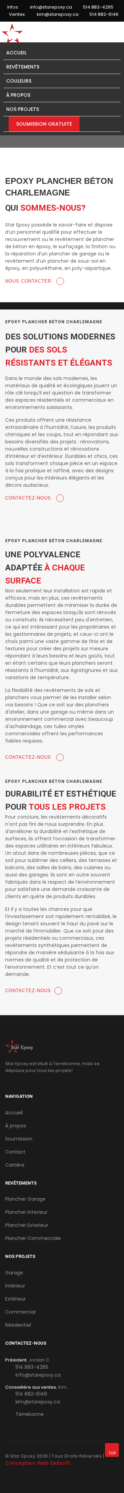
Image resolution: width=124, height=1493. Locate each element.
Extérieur (15, 1298)
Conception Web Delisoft (37, 1463)
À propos (18, 95)
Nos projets (22, 109)
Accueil (16, 52)
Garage (14, 1272)
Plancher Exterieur (26, 1225)
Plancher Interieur (26, 1212)
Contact (15, 1151)
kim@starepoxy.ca (58, 14)
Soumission (18, 1138)
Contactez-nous (29, 498)
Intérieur (15, 1285)
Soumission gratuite (44, 123)
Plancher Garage (25, 1199)
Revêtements (22, 66)
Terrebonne (30, 1414)
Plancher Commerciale (33, 1238)
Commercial (20, 1311)
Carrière (14, 1164)
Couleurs (18, 80)
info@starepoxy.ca (51, 7)
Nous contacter (29, 281)
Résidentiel (18, 1325)
